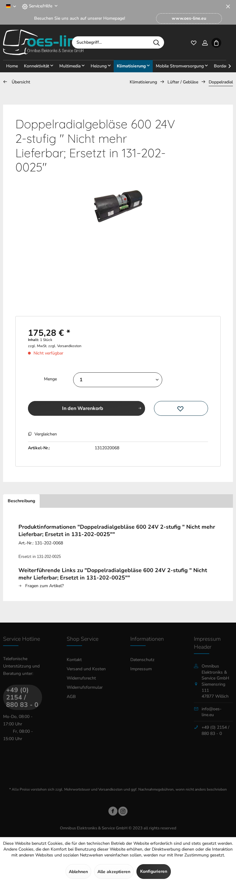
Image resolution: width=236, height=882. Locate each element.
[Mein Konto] (204, 42)
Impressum (141, 669)
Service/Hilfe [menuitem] (40, 6)
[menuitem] (189, 18)
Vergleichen (45, 434)
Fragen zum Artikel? (44, 586)
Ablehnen (78, 872)
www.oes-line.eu (189, 18)
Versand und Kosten (86, 669)
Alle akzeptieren (113, 872)
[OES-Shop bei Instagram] (123, 812)
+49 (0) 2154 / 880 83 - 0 (22, 697)
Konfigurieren (153, 871)
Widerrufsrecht (81, 678)
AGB (71, 697)
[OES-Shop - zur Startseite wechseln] (43, 42)
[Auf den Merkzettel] (181, 408)
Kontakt (74, 660)
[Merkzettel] (193, 42)
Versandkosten (110, 789)
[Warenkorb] (216, 42)
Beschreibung (21, 501)
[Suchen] (156, 42)
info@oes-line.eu (212, 712)
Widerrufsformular (85, 687)
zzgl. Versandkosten (64, 345)
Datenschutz (142, 660)
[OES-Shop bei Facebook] (112, 812)
